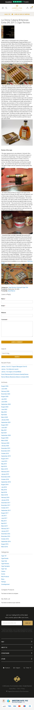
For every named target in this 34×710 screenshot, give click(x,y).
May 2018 (4, 489)
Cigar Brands (4, 558)
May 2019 (4, 464)
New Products (5, 576)
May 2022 (4, 412)
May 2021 (4, 430)
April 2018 (4, 492)
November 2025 (5, 394)
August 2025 (4, 396)
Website (3, 312)
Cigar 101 (4, 556)
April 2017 (4, 523)
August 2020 (4, 438)
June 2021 (4, 427)
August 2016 (4, 544)
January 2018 (5, 500)
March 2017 (4, 526)
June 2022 (4, 409)
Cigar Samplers (5, 566)
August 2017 (4, 513)
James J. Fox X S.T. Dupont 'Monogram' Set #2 (14, 366)
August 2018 (4, 484)
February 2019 (5, 471)
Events (3, 574)
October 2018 (5, 479)
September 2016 (6, 541)
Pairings (19, 287)
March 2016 (4, 546)
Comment (4, 319)
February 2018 (5, 497)
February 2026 (5, 391)
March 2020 (4, 440)
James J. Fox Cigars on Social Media (11, 371)
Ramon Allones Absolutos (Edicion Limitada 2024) (15, 377)
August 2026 (4, 386)
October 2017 (5, 508)
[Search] (6, 8)
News (2, 579)
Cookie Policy (12, 688)
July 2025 (4, 399)
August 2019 (4, 458)
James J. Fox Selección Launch (9, 369)
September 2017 (6, 510)
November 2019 (5, 451)
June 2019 (4, 461)
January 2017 (5, 531)
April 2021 (4, 432)
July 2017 (4, 515)
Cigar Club (25, 287)
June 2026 (4, 388)
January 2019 (5, 474)
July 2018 (4, 487)
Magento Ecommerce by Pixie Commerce (18, 691)
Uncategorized (5, 584)
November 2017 (5, 505)
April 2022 (4, 414)
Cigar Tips (4, 568)
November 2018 (5, 476)
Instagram (18, 667)
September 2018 (6, 482)
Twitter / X (28, 667)
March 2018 (4, 495)
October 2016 (5, 539)
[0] (31, 8)
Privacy (23, 688)
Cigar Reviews (12, 287)
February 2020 (5, 443)
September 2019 (6, 456)
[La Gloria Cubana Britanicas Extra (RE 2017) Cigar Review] (7, 32)
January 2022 (5, 420)
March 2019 (4, 469)
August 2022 (4, 407)
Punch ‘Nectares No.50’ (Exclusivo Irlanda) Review (14, 374)
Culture (3, 571)
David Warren (11, 291)
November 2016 (5, 536)
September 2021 (6, 422)
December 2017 (5, 502)
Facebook (7, 667)
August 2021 (4, 425)
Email (3, 305)
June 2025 (4, 401)
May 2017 (4, 520)
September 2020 (6, 435)
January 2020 (5, 445)
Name (3, 299)
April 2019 (4, 466)
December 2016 (5, 533)
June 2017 (4, 518)
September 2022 (6, 404)
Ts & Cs (19, 688)
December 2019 (5, 448)
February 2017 (5, 528)
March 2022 (4, 417)
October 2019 (5, 453)
